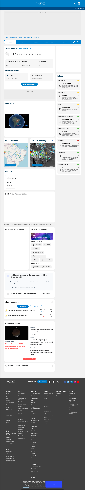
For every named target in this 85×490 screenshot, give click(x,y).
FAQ (70, 407)
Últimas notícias (35, 393)
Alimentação (34, 398)
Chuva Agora (47, 266)
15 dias (62, 42)
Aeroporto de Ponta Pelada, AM (17, 316)
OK (54, 484)
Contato (71, 391)
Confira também (61, 391)
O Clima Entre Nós (36, 466)
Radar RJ (8, 454)
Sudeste (33, 431)
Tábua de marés (22, 436)
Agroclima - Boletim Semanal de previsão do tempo (35, 409)
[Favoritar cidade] (32, 48)
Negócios (33, 413)
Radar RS (33, 455)
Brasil (7, 393)
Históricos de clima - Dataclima (11, 434)
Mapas (20, 391)
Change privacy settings (74, 404)
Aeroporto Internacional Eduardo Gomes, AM (21, 310)
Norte (32, 437)
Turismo (33, 453)
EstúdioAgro (34, 471)
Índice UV (20, 433)
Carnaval (33, 458)
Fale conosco (72, 398)
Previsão (8, 391)
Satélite (37, 266)
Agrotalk (33, 468)
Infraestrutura (35, 420)
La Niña (33, 451)
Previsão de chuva (23, 421)
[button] (74, 3)
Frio (32, 440)
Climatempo (42, 381)
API (45, 413)
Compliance (72, 393)
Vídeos (33, 477)
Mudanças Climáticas (34, 425)
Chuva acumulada (10, 460)
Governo (33, 422)
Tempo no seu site (61, 396)
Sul (32, 428)
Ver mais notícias (29, 359)
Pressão (37, 248)
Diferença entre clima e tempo (10, 442)
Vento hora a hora (23, 431)
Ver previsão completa (29, 84)
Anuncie (71, 396)
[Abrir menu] (5, 3)
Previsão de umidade (21, 428)
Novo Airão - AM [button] (25, 48)
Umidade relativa (22, 404)
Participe (58, 393)
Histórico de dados (74, 42)
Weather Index (47, 424)
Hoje (23, 42)
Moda (32, 416)
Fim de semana (49, 42)
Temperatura (38, 244)
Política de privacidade (72, 401)
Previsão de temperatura (21, 424)
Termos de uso (73, 410)
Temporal (33, 442)
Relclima (8, 437)
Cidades (36, 306)
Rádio (45, 400)
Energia (33, 418)
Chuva (48, 244)
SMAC (45, 409)
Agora (10, 42)
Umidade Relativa (39, 252)
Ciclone (33, 446)
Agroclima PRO (48, 411)
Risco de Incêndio (47, 259)
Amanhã (36, 42)
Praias (7, 407)
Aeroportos (23, 306)
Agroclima (34, 396)
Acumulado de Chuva (40, 256)
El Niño (33, 449)
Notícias (33, 391)
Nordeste (33, 435)
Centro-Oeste (34, 433)
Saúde (32, 400)
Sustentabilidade (35, 405)
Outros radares (10, 456)
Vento (36, 259)
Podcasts (8, 439)
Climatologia (21, 438)
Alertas (33, 402)
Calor (32, 444)
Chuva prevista (10, 458)
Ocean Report (47, 419)
